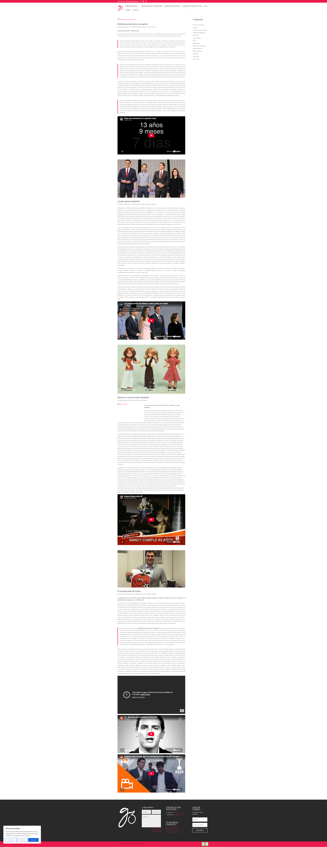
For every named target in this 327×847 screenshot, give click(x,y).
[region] (22, 835)
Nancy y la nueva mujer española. (133, 397)
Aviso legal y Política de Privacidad (126, 843)
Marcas (195, 40)
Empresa (195, 27)
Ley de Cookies (141, 843)
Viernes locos (196, 59)
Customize (11, 840)
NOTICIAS (127, 10)
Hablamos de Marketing (199, 32)
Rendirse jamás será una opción (133, 24)
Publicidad (195, 54)
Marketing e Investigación (199, 46)
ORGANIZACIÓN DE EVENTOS (172, 6)
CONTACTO (136, 10)
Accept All (33, 840)
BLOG (205, 6)
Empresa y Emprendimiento (200, 30)
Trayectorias (196, 56)
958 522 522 (177, 812)
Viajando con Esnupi (172, 827)
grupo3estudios (123, 27)
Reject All (22, 840)
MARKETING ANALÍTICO (131, 6)
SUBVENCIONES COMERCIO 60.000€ (192, 6)
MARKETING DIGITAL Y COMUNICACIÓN (152, 6)
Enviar (157, 830)
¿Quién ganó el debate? (129, 201)
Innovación (196, 35)
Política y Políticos (151, 204)
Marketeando (196, 43)
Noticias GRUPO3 (197, 48)
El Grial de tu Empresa (141, 27)
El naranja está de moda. (129, 591)
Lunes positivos (151, 27)
